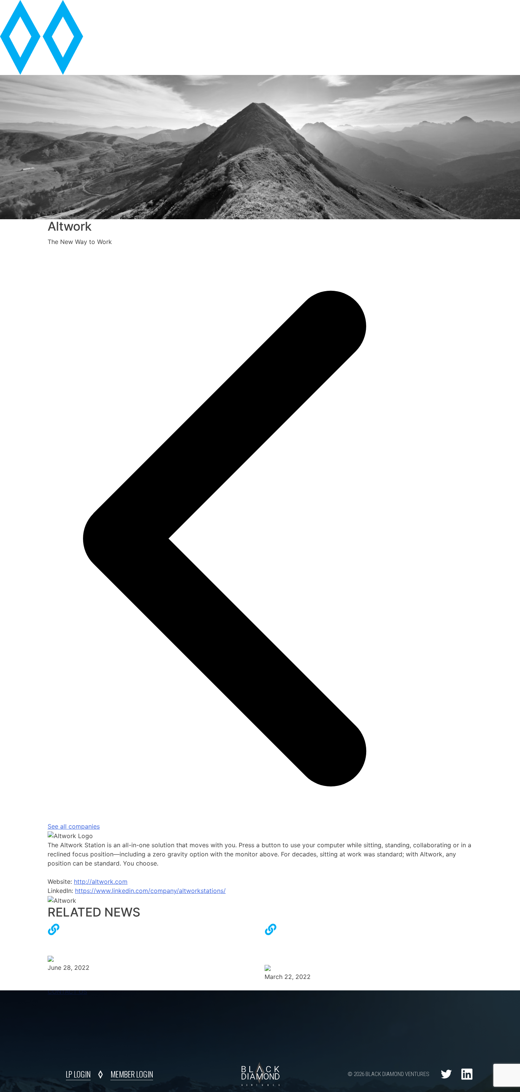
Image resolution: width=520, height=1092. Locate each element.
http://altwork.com (101, 881)
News (408, 19)
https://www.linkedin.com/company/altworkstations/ (150, 890)
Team (321, 19)
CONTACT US (67, 991)
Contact (449, 19)
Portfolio (365, 19)
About (285, 19)
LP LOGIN (78, 1074)
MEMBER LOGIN (131, 1074)
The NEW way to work (80, 940)
